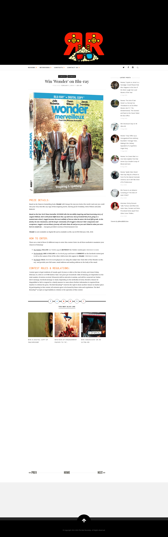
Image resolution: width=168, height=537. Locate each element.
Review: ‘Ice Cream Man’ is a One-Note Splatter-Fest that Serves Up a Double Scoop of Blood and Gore (129, 160)
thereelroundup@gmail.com (53, 260)
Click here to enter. (92, 250)
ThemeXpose (84, 534)
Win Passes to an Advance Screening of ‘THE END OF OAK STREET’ (128, 192)
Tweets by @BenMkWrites (119, 221)
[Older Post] (98, 474)
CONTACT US (73, 67)
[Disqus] (67, 378)
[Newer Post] (36, 474)
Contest (62, 76)
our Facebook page (61, 253)
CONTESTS (58, 67)
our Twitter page (54, 250)
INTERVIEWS (45, 67)
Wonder (71, 76)
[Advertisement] (58, 13)
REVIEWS (32, 67)
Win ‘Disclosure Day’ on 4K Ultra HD (128, 125)
